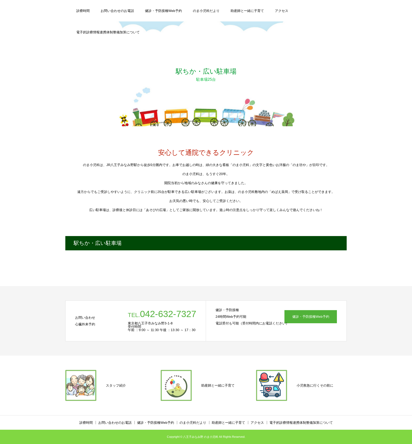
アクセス (281, 11)
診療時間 (83, 11)
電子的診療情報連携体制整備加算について (108, 32)
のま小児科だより (206, 11)
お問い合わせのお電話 (117, 11)
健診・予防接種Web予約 (163, 11)
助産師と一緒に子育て (247, 11)
